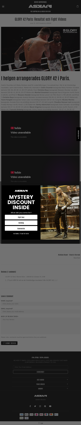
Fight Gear (21, 217)
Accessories (21, 228)
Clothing (21, 223)
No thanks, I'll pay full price (21, 233)
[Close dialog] (77, 187)
